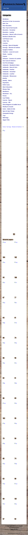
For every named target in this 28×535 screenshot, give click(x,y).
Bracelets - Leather (8, 32)
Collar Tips (6, 41)
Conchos (5, 43)
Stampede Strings (8, 113)
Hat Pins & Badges (8, 63)
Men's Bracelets (7, 87)
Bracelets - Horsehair (9, 30)
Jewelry (5, 78)
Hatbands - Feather (8, 69)
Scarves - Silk (6, 102)
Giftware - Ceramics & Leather (12, 58)
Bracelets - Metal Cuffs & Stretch (12, 34)
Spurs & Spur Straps (8, 111)
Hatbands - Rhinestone (9, 76)
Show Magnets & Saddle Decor (12, 104)
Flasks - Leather (7, 54)
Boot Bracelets (7, 25)
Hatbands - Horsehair (9, 71)
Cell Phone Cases (8, 39)
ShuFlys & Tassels (8, 106)
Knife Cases (6, 85)
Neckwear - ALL (7, 93)
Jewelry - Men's (7, 80)
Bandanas (6, 19)
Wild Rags (5, 117)
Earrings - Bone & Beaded (10, 45)
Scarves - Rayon (7, 100)
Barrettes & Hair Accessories (11, 21)
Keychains (6, 82)
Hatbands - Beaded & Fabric (11, 65)
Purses (5, 96)
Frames (5, 56)
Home (4, 127)
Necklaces (6, 91)
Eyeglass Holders (8, 50)
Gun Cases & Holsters (9, 60)
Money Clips (6, 89)
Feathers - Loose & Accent (10, 52)
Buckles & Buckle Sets (9, 36)
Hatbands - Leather (8, 74)
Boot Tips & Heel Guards (10, 28)
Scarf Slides (6, 98)
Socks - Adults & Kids (9, 109)
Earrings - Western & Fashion (11, 47)
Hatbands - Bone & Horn (10, 67)
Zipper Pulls (6, 120)
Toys (4, 115)
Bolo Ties (5, 23)
